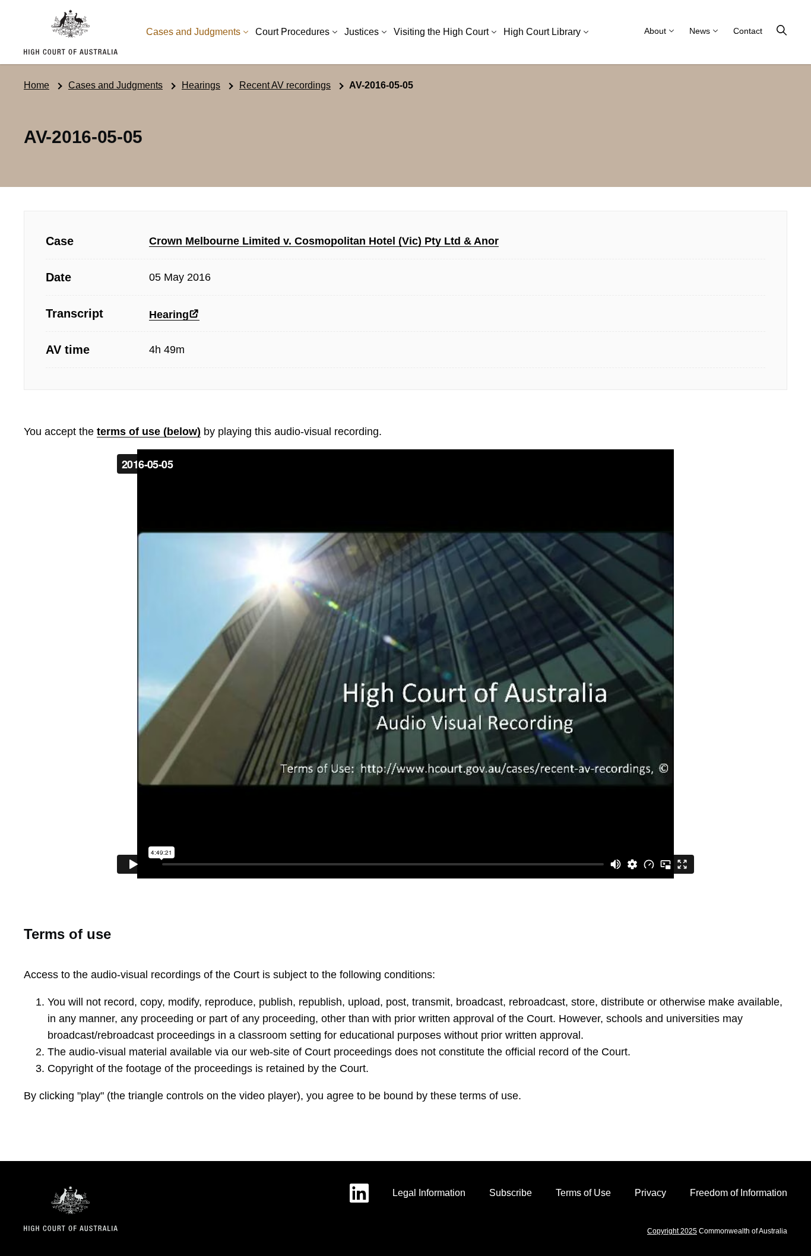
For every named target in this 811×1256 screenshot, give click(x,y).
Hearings (201, 85)
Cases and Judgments (193, 32)
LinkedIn (359, 1193)
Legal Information (428, 1193)
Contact (747, 31)
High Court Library (542, 32)
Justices (361, 32)
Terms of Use (583, 1193)
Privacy (650, 1193)
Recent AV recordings (285, 85)
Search (782, 31)
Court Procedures (292, 32)
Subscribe (510, 1193)
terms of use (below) (149, 431)
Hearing (169, 315)
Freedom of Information (738, 1193)
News (699, 31)
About (655, 31)
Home (36, 85)
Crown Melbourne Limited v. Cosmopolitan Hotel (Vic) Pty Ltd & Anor (324, 241)
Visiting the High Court (441, 32)
